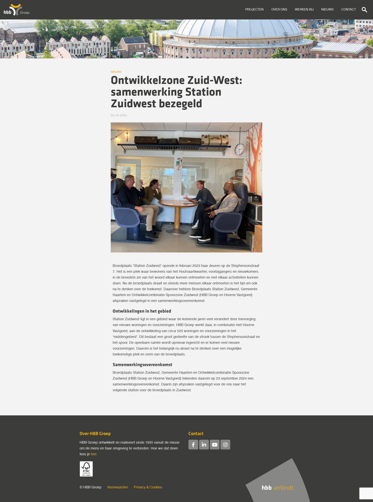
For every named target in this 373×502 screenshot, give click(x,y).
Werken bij (304, 9)
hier (93, 454)
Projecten (254, 9)
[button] (364, 9)
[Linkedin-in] (204, 444)
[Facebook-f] (193, 444)
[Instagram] (225, 444)
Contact (348, 9)
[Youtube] (215, 444)
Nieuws (327, 9)
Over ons (279, 9)
